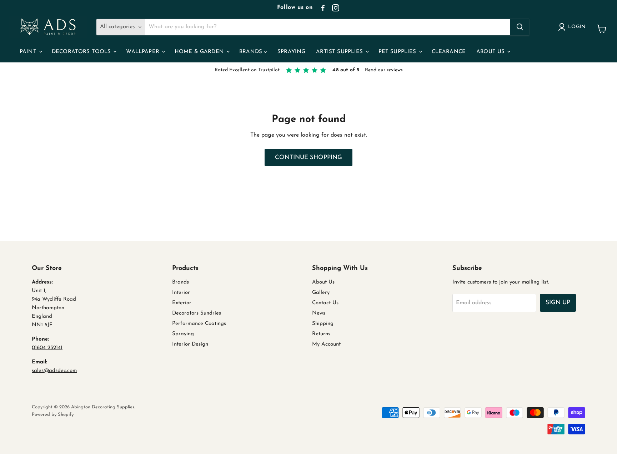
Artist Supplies (340, 52)
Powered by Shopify (53, 414)
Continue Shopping (308, 157)
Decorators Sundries (196, 313)
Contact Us (325, 303)
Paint (29, 52)
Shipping (322, 323)
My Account (326, 344)
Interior (181, 292)
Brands (251, 52)
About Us (491, 52)
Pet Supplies (398, 52)
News (318, 313)
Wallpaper (143, 52)
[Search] (520, 27)
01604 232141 (47, 348)
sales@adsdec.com (54, 370)
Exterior (181, 303)
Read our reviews (384, 70)
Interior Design (190, 344)
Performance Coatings (199, 323)
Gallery (321, 292)
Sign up (558, 303)
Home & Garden (200, 52)
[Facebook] (322, 8)
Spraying (291, 52)
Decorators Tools (82, 52)
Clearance (449, 52)
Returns (321, 334)
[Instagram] (335, 8)
